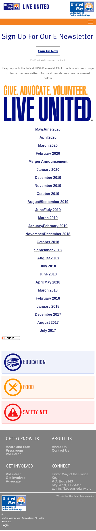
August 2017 (48, 322)
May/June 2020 (48, 129)
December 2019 (48, 178)
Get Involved (15, 478)
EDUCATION (34, 362)
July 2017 (48, 330)
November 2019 (48, 186)
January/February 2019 (47, 226)
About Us (59, 447)
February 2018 (48, 298)
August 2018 (48, 258)
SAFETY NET (35, 412)
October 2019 (48, 194)
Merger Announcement (48, 161)
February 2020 (48, 153)
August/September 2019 (47, 202)
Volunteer (13, 454)
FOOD (28, 387)
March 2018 (48, 290)
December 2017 (48, 314)
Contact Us (60, 450)
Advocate (13, 481)
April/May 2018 (47, 282)
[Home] (25, 10)
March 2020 (48, 145)
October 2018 (48, 242)
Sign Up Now (48, 51)
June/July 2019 (48, 210)
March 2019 (48, 218)
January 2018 (48, 306)
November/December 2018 (47, 234)
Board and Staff (18, 447)
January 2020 (48, 169)
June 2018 (48, 274)
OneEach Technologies (81, 496)
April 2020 (48, 137)
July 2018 (48, 266)
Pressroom (14, 450)
